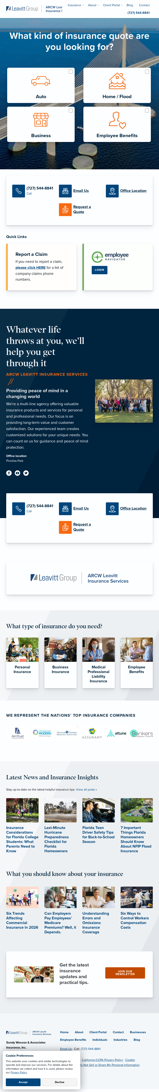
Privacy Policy (19, 1072)
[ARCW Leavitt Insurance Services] (40, 9)
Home (64, 1032)
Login (99, 270)
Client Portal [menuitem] (111, 5)
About (79, 1032)
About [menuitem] (92, 5)
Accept (23, 1082)
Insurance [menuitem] (74, 5)
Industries (120, 1040)
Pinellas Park (14, 461)
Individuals (99, 1040)
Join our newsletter (125, 973)
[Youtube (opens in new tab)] (19, 474)
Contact (118, 1032)
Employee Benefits (73, 1040)
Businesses (138, 1032)
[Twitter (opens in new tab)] (27, 474)
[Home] (28, 1033)
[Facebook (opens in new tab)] (10, 474)
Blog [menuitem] (130, 5)
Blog (137, 1040)
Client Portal (98, 1032)
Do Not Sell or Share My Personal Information (109, 1065)
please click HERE (31, 267)
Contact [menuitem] (144, 5)
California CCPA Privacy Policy (102, 1060)
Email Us (66, 1049)
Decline (59, 1082)
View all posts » (86, 790)
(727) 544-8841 (90, 1049)
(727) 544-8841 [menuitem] (139, 13)
